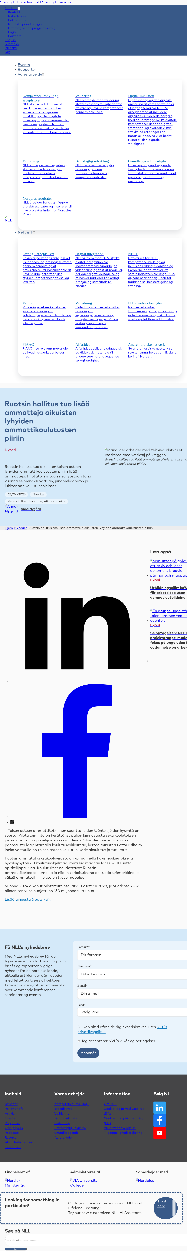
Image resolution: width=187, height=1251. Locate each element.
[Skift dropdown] (19, 8)
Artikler (10, 1113)
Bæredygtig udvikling (70, 1128)
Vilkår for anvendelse (120, 1128)
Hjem (9, 528)
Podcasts (12, 1132)
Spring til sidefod (57, 2)
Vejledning (62, 1123)
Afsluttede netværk (19, 1142)
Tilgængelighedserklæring (123, 1132)
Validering (62, 1113)
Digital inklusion (66, 1118)
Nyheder (20, 528)
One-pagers (14, 1128)
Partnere (14, 36)
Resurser (11, 1137)
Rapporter (27, 70)
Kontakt (14, 12)
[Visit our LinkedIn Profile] (159, 1108)
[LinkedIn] (77, 682)
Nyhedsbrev (17, 16)
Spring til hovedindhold (20, 2)
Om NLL (11, 8)
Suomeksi (12, 44)
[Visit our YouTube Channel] (159, 1133)
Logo (12, 32)
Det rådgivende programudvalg (31, 28)
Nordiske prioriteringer (25, 24)
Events (24, 65)
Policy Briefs (14, 1108)
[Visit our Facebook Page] (159, 1120)
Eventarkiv (13, 1147)
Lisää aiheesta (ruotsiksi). (28, 899)
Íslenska (11, 48)
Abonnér (88, 1053)
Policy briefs (17, 20)
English (10, 40)
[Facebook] (77, 817)
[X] (12, 822)
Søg (15, 1249)
